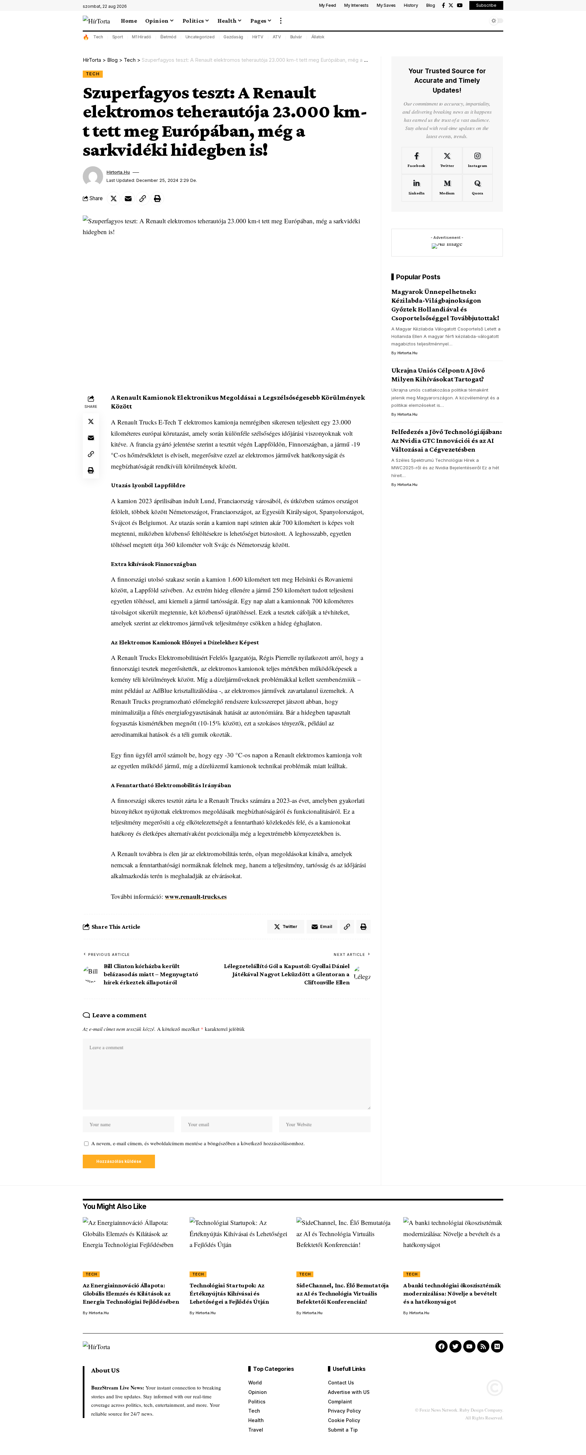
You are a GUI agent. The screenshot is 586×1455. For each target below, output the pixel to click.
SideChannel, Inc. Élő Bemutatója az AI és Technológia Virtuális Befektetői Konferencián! (342, 1293)
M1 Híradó (141, 36)
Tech (98, 36)
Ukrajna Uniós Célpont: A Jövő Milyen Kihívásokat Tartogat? (438, 374)
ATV (277, 36)
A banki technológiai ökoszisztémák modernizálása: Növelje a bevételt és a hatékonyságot (452, 1293)
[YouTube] (459, 5)
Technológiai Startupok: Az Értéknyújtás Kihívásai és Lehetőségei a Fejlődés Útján (229, 1293)
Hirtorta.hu (118, 172)
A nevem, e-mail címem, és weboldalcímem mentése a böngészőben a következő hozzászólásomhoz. (198, 1143)
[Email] (128, 198)
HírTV (257, 36)
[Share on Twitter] (113, 198)
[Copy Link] (143, 198)
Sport (117, 36)
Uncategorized (200, 36)
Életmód (168, 36)
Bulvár (296, 36)
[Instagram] (478, 160)
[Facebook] (443, 5)
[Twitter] (451, 5)
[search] (481, 21)
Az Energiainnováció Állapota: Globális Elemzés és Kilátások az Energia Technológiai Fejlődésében (131, 1293)
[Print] (157, 198)
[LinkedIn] (417, 188)
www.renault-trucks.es (196, 896)
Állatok (318, 36)
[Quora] (478, 188)
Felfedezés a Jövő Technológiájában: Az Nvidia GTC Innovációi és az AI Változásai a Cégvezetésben (446, 440)
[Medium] (447, 188)
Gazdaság (233, 36)
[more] (281, 21)
